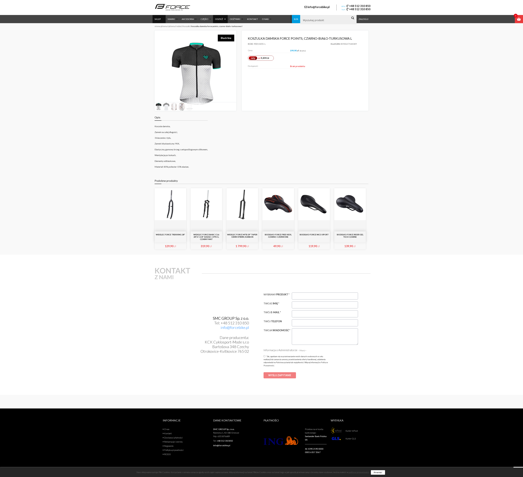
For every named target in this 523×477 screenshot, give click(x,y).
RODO (167, 454)
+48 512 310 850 (359, 5)
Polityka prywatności (173, 450)
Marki (171, 19)
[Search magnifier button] (353, 18)
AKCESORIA (188, 19)
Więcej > (302, 350)
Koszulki (186, 26)
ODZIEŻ (219, 19)
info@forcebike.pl (319, 7)
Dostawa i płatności (173, 437)
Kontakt (252, 19)
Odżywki (235, 19)
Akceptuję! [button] (378, 472)
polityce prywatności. (359, 472)
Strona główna (161, 26)
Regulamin (169, 446)
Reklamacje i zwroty (173, 441)
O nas (265, 19)
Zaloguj (363, 19)
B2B (296, 19)
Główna (171, 26)
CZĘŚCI (204, 19)
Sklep (158, 19)
